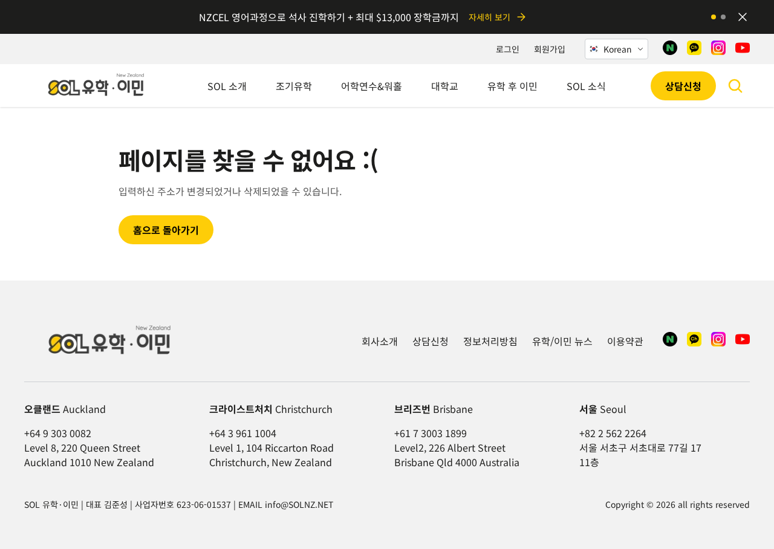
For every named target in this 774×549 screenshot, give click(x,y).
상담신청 (683, 86)
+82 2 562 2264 (612, 433)
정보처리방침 (490, 341)
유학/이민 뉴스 (562, 341)
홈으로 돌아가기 (166, 230)
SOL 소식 (586, 86)
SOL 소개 (227, 86)
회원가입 (549, 49)
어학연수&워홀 (371, 86)
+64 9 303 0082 (57, 433)
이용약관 (625, 341)
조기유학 (294, 86)
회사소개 (380, 341)
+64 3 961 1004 (242, 433)
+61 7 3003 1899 (430, 433)
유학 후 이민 (512, 86)
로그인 (507, 49)
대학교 (444, 86)
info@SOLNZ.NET (299, 504)
